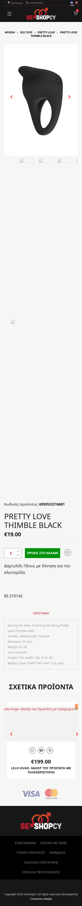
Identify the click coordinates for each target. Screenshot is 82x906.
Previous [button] (9, 100)
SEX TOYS (26, 32)
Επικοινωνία (17, 3)
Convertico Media (41, 899)
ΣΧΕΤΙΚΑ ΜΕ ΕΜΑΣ (53, 843)
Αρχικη (10, 32)
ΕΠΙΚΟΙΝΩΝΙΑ (25, 843)
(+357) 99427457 (36, 3)
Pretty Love (46, 32)
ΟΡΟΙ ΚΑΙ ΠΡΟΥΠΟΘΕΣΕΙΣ (41, 872)
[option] (41, 100)
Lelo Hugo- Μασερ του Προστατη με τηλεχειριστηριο (41, 770)
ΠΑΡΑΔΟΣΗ (57, 852)
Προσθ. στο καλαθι (42, 553)
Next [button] (64, 100)
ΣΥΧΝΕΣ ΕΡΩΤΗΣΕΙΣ (31, 852)
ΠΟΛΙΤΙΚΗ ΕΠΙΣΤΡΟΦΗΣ (41, 862)
